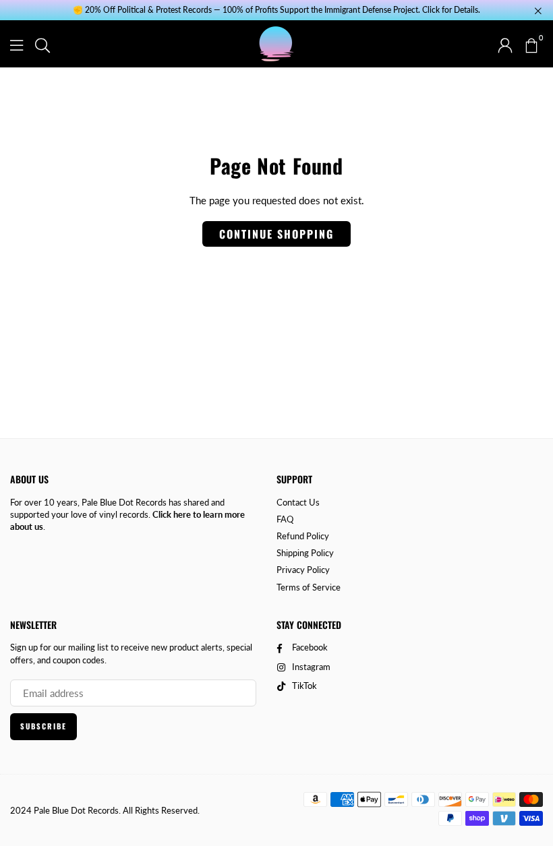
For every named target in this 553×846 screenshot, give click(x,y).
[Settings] (505, 44)
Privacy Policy (303, 569)
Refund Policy (302, 536)
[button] (531, 44)
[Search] (42, 44)
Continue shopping (276, 234)
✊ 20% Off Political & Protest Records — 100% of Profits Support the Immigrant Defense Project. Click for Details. (276, 10)
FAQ (284, 519)
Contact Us (298, 502)
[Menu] (16, 44)
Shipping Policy (305, 552)
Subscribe (43, 726)
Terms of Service (308, 587)
